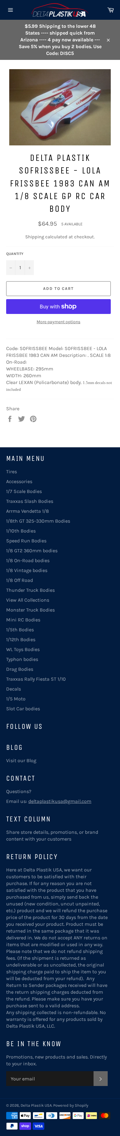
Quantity (14, 254)
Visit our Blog (21, 760)
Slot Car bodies (23, 709)
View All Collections (27, 600)
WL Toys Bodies (23, 649)
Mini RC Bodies (23, 620)
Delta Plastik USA (36, 1105)
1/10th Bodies (21, 531)
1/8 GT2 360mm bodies (32, 550)
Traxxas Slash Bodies (29, 501)
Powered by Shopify (70, 1105)
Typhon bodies (22, 659)
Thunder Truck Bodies (30, 590)
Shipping (34, 237)
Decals (13, 689)
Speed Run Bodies (26, 541)
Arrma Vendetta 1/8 (27, 511)
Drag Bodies (19, 669)
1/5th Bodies (20, 630)
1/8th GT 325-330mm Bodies (38, 521)
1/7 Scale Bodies (24, 491)
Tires (11, 471)
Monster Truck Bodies (30, 610)
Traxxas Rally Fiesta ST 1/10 (36, 679)
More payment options (58, 321)
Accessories (19, 481)
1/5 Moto (16, 699)
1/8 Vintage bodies (26, 570)
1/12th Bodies (20, 639)
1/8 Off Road (19, 580)
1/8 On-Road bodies (28, 560)
